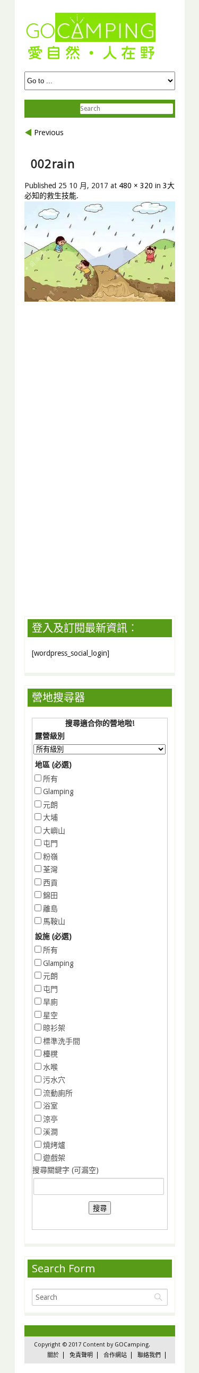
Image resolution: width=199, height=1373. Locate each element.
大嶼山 (54, 830)
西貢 (50, 882)
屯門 (50, 843)
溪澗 (50, 1132)
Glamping (58, 791)
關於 (53, 1355)
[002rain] (99, 299)
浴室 (50, 1106)
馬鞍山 (54, 921)
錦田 (50, 895)
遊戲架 (54, 1158)
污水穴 (54, 1080)
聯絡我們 (149, 1355)
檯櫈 (50, 1054)
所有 (50, 778)
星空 (50, 1015)
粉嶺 (50, 856)
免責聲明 (81, 1355)
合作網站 (115, 1355)
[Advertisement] (111, 395)
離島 (50, 908)
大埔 (50, 817)
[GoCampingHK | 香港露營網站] (90, 60)
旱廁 (50, 1002)
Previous (49, 132)
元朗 (50, 804)
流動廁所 (58, 1093)
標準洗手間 (61, 1041)
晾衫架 (54, 1028)
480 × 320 (136, 185)
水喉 (50, 1067)
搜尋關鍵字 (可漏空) (65, 1170)
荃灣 (50, 869)
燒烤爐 (54, 1145)
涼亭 (50, 1119)
